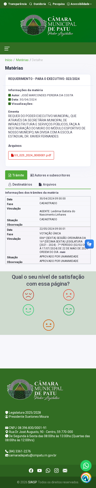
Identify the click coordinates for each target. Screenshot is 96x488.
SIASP (32, 482)
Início (8, 60)
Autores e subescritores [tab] (52, 175)
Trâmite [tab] (18, 175)
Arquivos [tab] (49, 184)
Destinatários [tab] (22, 184)
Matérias (22, 60)
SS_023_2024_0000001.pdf (32, 155)
